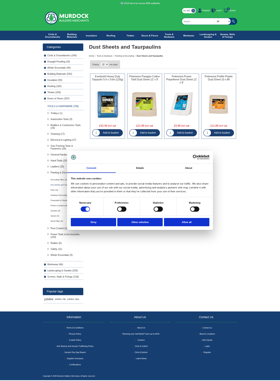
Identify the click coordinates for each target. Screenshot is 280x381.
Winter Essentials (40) (59, 67)
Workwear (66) (55, 264)
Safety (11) (56, 249)
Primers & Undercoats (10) (61, 206)
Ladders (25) (57, 166)
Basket (233, 10)
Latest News (141, 358)
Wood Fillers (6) (57, 221)
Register (206, 10)
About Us (141, 328)
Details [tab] (140, 168)
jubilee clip (60, 299)
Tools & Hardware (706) (63, 106)
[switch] (121, 209)
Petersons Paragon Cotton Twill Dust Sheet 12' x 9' (144, 78)
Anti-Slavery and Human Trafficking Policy (75, 346)
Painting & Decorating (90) (64, 172)
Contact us (207, 328)
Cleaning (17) (58, 133)
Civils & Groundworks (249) (62, 55)
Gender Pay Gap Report (75, 352)
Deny (93, 222)
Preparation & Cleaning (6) (61, 200)
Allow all (187, 222)
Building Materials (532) (59, 73)
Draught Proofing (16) (58, 61)
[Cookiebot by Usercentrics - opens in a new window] (195, 157)
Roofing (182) (54, 86)
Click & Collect (141, 346)
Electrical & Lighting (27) (63, 139)
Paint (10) (54, 190)
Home (91, 56)
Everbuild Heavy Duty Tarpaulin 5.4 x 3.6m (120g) (107, 78)
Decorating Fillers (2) (59, 180)
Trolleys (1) (56, 113)
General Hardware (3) (62, 154)
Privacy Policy (75, 334)
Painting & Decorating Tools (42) (63, 195)
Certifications (75, 365)
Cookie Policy (75, 340)
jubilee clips (73, 299)
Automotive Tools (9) (61, 119)
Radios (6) (56, 243)
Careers (141, 340)
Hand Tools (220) (60, 160)
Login (207, 346)
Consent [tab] (91, 168)
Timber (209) (54, 92)
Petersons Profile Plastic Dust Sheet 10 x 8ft (219, 78)
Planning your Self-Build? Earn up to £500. (141, 334)
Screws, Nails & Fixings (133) (63, 276)
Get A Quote (207, 340)
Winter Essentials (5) (62, 255)
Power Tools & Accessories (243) (65, 235)
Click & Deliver (141, 352)
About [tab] (188, 168)
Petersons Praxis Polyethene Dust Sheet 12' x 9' (181, 79)
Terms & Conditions (75, 328)
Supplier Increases (75, 358)
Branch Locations (207, 334)
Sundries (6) (55, 211)
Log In (219, 10)
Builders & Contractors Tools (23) (66, 126)
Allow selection (140, 222)
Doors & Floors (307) (58, 98)
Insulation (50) (54, 80)
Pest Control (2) (59, 228)
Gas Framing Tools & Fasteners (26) (62, 147)
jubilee (48, 299)
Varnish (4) (55, 216)
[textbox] (206, 21)
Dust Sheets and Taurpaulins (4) (63, 185)
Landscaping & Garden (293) (62, 270)
